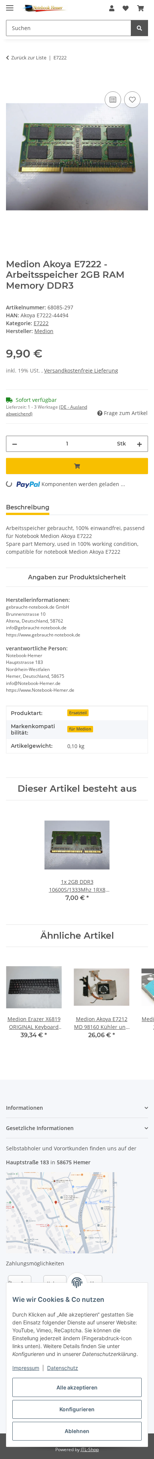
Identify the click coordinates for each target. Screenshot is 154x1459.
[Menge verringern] (14, 443)
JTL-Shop (90, 1449)
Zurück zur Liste (28, 57)
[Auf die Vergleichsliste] (113, 99)
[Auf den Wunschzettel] (132, 99)
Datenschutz (62, 1368)
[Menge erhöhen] (139, 443)
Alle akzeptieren (77, 1387)
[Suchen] (139, 28)
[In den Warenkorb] (12, 81)
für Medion (80, 729)
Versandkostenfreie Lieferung (81, 370)
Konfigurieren (77, 1409)
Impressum (25, 1368)
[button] (111, 8)
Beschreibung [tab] (27, 507)
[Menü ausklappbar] (9, 4)
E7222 (41, 323)
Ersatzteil (78, 712)
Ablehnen (77, 1431)
